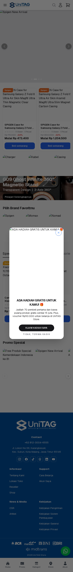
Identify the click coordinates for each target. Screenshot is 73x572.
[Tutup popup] (59, 233)
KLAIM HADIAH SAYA (36, 328)
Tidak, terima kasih (36, 334)
